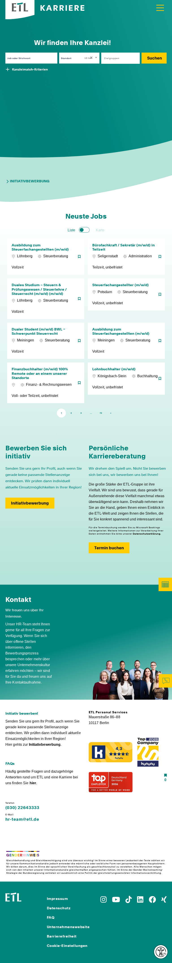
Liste (71, 230)
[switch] (84, 230)
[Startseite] (13, 896)
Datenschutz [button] (59, 908)
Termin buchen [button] (109, 547)
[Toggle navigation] (160, 8)
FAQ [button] (51, 917)
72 (101, 413)
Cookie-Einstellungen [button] (67, 946)
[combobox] (91, 58)
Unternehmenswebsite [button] (68, 927)
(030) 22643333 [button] (22, 807)
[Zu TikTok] (128, 901)
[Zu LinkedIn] (140, 901)
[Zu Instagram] (103, 901)
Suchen (154, 58)
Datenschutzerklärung (146, 533)
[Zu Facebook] (152, 901)
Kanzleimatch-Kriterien (30, 69)
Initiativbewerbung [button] (30, 503)
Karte (100, 230)
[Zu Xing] (164, 901)
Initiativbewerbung (29, 181)
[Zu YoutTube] (116, 901)
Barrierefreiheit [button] (62, 936)
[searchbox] (118, 58)
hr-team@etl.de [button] (22, 819)
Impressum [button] (57, 899)
